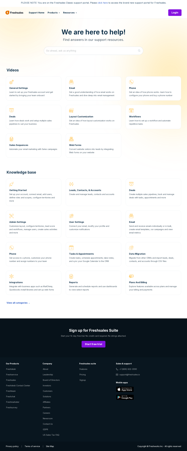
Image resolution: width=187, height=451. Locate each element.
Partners (46, 407)
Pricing (83, 374)
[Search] (139, 51)
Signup (83, 380)
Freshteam (11, 391)
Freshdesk (11, 369)
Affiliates (46, 402)
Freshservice (12, 374)
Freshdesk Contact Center (18, 385)
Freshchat (10, 396)
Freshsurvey (11, 407)
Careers (46, 413)
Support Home (36, 12)
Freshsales (11, 380)
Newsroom (48, 418)
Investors (47, 385)
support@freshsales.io (130, 374)
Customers (47, 391)
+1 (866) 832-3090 (128, 369)
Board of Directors (51, 380)
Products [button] (53, 12)
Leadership (48, 374)
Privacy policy (12, 446)
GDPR (45, 429)
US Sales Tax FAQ (51, 435)
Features (83, 369)
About (45, 369)
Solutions (47, 396)
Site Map (50, 446)
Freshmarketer (12, 402)
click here (103, 2)
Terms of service (32, 446)
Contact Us (48, 424)
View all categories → (18, 302)
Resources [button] (69, 12)
